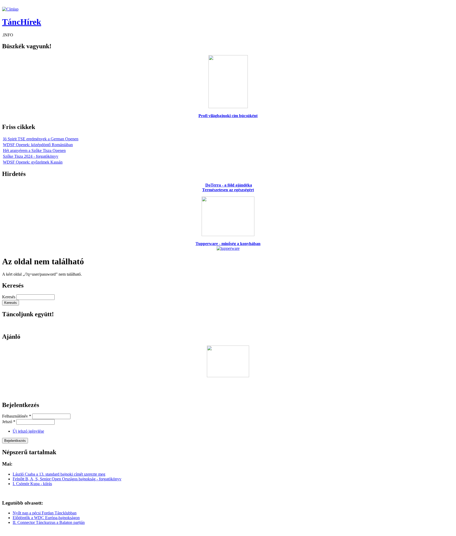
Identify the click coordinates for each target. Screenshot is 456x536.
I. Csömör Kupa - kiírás (32, 483)
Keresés (9, 297)
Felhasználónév (16, 416)
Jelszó (8, 421)
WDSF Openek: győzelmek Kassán (33, 162)
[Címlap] (10, 9)
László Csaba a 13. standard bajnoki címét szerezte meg (59, 474)
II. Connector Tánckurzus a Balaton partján (49, 522)
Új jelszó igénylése (28, 431)
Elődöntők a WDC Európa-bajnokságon (46, 517)
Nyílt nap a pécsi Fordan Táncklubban (45, 513)
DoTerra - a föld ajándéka (228, 185)
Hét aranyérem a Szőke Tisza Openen (34, 150)
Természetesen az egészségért (228, 190)
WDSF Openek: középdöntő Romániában (38, 144)
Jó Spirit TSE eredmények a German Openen (40, 139)
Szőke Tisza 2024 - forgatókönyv (30, 156)
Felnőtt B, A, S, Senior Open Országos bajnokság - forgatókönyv (67, 479)
